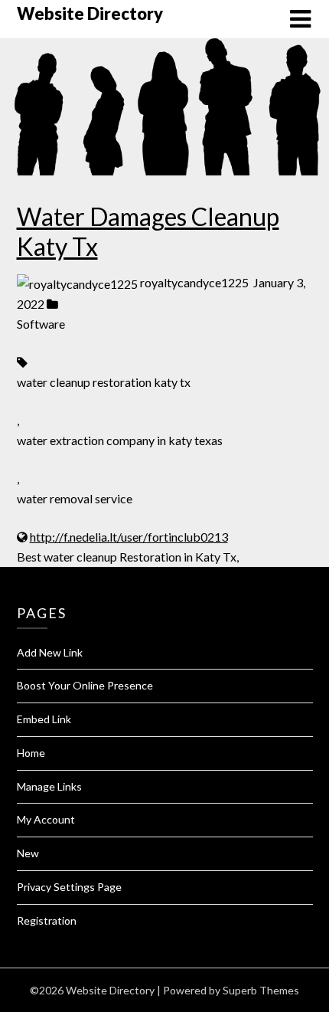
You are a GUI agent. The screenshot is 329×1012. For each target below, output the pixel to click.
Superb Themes (261, 990)
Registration (47, 920)
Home (31, 752)
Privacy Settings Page (69, 886)
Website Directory (90, 13)
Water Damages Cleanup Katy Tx (148, 230)
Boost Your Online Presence (85, 685)
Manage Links (49, 786)
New (28, 853)
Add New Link (50, 652)
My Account (46, 819)
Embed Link (44, 718)
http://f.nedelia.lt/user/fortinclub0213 (129, 536)
